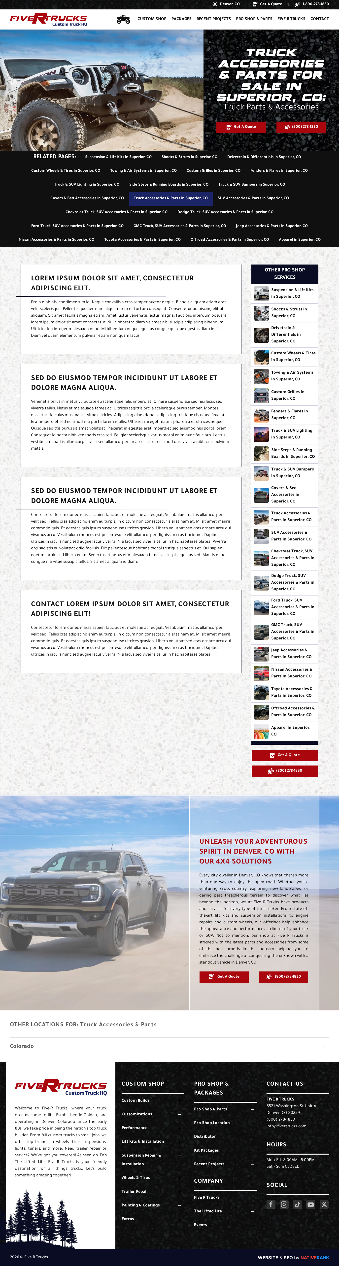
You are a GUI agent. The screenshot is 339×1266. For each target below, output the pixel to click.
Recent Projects (214, 19)
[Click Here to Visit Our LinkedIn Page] (297, 1204)
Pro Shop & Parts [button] (254, 19)
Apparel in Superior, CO (300, 240)
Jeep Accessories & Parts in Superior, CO (272, 226)
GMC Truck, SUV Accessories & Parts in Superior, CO (180, 226)
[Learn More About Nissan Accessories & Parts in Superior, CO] (284, 673)
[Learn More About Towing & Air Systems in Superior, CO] (284, 376)
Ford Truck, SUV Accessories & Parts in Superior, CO (77, 226)
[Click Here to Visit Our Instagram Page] (284, 1204)
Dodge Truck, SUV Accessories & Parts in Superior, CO (225, 212)
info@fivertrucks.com (286, 1126)
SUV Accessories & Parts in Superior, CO (253, 199)
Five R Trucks (280, 1100)
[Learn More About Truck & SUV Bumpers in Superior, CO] (284, 473)
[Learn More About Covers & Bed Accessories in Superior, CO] (284, 495)
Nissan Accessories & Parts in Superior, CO (56, 240)
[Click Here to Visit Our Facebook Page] (271, 1204)
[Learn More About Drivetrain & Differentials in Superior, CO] (284, 335)
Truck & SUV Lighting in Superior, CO (86, 185)
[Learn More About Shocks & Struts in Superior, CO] (284, 313)
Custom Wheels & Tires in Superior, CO (65, 171)
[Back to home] (48, 19)
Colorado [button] (22, 1047)
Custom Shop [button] (152, 19)
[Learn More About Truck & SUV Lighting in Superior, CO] (284, 434)
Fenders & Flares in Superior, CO (279, 171)
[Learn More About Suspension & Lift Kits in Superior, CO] (284, 293)
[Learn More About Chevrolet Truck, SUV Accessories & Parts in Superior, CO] (284, 558)
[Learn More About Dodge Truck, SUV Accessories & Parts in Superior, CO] (284, 583)
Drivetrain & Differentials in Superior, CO (264, 157)
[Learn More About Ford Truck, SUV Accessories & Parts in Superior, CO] (284, 608)
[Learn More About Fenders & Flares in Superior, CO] (284, 415)
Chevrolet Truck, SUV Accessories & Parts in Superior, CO (117, 212)
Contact (319, 19)
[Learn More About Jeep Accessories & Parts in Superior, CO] (284, 654)
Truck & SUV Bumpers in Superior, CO (251, 185)
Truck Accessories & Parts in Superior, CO (171, 199)
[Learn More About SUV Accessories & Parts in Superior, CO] (284, 536)
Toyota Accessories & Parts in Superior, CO (142, 240)
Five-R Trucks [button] (291, 19)
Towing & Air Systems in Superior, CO (143, 171)
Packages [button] (181, 19)
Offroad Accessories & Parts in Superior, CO (230, 240)
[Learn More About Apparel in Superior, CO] (284, 731)
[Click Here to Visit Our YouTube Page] (310, 1204)
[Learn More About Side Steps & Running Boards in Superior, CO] (284, 453)
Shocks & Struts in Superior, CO (189, 157)
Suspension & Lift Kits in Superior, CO (118, 157)
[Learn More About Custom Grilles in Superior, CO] (284, 395)
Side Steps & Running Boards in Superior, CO (168, 185)
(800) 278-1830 (281, 1120)
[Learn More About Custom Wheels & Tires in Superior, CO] (284, 357)
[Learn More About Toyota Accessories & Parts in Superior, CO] (284, 692)
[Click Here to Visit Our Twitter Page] (324, 1204)
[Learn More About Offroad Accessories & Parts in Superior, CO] (284, 712)
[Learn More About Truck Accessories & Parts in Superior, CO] (284, 517)
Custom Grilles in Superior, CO (213, 171)
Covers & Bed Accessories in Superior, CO (87, 199)
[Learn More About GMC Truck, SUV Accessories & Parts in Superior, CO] (284, 632)
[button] (226, 4)
